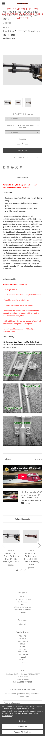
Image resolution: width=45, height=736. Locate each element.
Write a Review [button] (34, 31)
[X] (16, 167)
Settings (22, 721)
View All (23, 662)
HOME (22, 597)
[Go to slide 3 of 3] (25, 570)
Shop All (22, 624)
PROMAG (22, 636)
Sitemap (22, 612)
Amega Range (22, 654)
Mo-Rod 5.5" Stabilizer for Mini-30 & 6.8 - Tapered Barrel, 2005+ (31, 559)
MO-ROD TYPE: (23, 114)
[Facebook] (4, 167)
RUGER (22, 646)
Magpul (23, 657)
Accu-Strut (22, 652)
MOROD (22, 639)
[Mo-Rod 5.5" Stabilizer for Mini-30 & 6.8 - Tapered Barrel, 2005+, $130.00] (31, 536)
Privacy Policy (7, 715)
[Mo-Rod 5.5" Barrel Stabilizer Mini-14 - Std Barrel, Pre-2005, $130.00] (11, 536)
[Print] (12, 167)
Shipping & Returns (22, 607)
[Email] (8, 167)
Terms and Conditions (22, 610)
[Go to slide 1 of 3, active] (17, 570)
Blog (22, 604)
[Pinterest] (21, 167)
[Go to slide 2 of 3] (21, 570)
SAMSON (22, 649)
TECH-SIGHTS (22, 641)
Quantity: (22, 139)
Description (22, 177)
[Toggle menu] (3, 3)
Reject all (22, 726)
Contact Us (22, 602)
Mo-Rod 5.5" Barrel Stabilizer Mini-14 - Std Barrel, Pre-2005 (11, 557)
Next (39, 545)
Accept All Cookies (22, 732)
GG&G (22, 644)
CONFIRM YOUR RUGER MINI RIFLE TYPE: (22, 126)
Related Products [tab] (22, 519)
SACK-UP (22, 660)
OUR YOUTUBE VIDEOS (22, 599)
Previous (3, 545)
